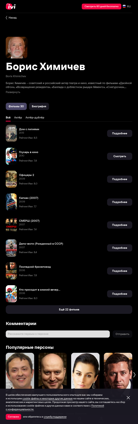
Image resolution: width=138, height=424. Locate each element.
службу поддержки (55, 416)
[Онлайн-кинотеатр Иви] (12, 6)
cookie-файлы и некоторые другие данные (47, 398)
